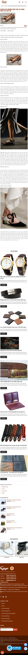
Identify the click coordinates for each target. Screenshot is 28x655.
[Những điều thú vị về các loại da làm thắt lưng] (14, 293)
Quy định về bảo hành (6, 618)
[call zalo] (25, 648)
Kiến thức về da (5, 486)
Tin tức (6, 5)
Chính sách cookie (11, 637)
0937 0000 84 (11, 576)
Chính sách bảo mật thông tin (7, 621)
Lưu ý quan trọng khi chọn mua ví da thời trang (13, 327)
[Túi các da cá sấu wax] (3, 523)
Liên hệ (3, 603)
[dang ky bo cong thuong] (14, 648)
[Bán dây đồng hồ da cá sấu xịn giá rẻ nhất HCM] (14, 433)
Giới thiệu (2, 637)
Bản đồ (3, 605)
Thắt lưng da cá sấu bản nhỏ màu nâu (14, 506)
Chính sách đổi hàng (5, 616)
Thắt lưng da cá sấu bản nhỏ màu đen (14, 499)
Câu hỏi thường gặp (5, 608)
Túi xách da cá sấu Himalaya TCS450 (6, 556)
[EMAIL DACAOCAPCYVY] (3, 597)
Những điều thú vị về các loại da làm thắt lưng (13, 300)
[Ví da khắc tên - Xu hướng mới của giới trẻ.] (14, 463)
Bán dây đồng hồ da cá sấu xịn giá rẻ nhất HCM (13, 445)
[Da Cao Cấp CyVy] (4, 2)
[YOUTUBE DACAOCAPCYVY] (6, 597)
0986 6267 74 (11, 580)
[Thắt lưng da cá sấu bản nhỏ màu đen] (3, 502)
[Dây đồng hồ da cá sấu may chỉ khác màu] (3, 530)
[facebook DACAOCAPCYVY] (0, 597)
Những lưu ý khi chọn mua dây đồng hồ (11, 350)
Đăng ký (15, 629)
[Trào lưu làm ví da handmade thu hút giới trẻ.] (14, 401)
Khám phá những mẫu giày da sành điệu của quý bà (17, 5)
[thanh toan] (19, 2)
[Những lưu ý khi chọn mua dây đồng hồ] (14, 343)
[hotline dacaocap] (2, 652)
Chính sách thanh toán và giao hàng (8, 613)
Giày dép (2, 152)
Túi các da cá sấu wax (11, 520)
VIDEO (3, 493)
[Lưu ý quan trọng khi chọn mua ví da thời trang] (14, 318)
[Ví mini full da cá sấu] (3, 516)
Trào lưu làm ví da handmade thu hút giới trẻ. (12, 412)
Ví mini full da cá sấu (10, 513)
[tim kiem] (22, 2)
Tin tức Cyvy (4, 490)
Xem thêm (3, 284)
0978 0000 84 (11, 578)
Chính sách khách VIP (6, 610)
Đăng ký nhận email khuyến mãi (6, 627)
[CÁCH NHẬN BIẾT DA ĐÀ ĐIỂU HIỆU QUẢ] (14, 370)
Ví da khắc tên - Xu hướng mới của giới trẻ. (12, 472)
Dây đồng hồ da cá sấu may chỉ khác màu (14, 527)
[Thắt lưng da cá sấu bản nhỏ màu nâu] (3, 509)
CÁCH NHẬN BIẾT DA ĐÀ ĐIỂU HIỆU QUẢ (11, 381)
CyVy (2, 5)
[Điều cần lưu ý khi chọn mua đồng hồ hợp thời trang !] (14, 265)
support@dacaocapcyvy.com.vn (10, 573)
